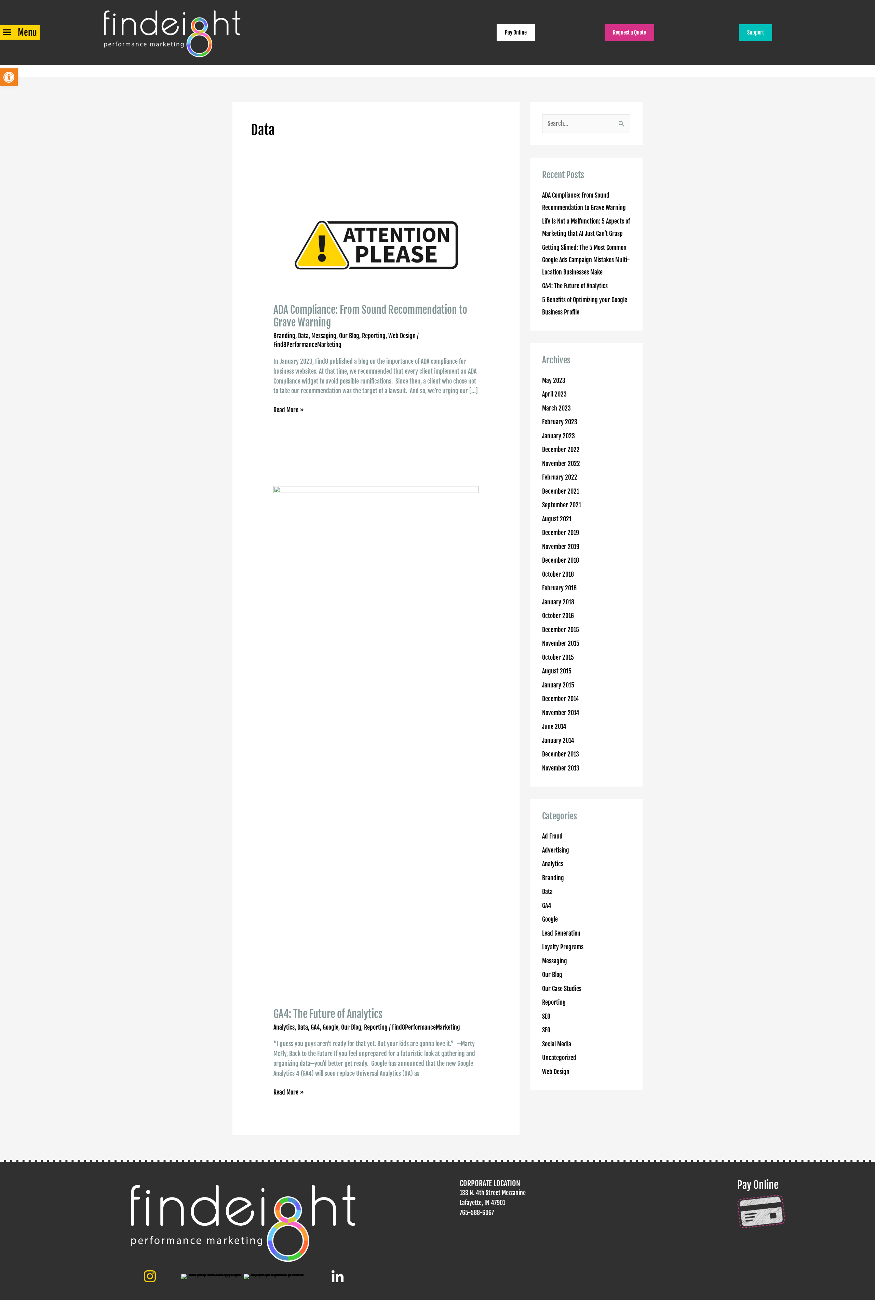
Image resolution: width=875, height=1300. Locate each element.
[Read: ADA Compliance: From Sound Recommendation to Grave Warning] (376, 243)
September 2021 (561, 505)
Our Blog (349, 335)
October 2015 (558, 657)
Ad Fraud (552, 836)
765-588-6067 (477, 1212)
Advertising (555, 850)
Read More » (288, 410)
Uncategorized (559, 1057)
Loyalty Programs (562, 947)
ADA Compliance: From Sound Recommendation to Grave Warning (370, 316)
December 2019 (560, 532)
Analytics (284, 1027)
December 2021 (560, 491)
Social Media (556, 1044)
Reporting (374, 335)
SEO (546, 1016)
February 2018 (559, 588)
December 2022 (561, 449)
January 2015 (558, 685)
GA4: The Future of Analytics (327, 1014)
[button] (9, 77)
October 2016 (558, 615)
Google (330, 1027)
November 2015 (560, 643)
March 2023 (556, 408)
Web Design (402, 335)
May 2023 (553, 380)
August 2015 (556, 671)
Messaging (323, 335)
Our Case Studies (561, 988)
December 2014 (560, 698)
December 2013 (560, 754)
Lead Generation (561, 933)
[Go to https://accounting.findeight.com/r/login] (799, 1204)
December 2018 (560, 560)
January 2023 (558, 436)
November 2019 (560, 546)
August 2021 (556, 519)
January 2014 (558, 740)
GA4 (315, 1027)
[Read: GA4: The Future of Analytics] (376, 742)
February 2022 (559, 477)
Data (303, 335)
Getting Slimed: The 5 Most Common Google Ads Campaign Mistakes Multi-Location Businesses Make (586, 260)
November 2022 (561, 463)
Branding (284, 335)
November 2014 (560, 712)
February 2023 (559, 422)
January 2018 (558, 602)
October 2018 (558, 574)
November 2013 (560, 768)
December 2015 (560, 629)
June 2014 (554, 726)
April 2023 (554, 394)
